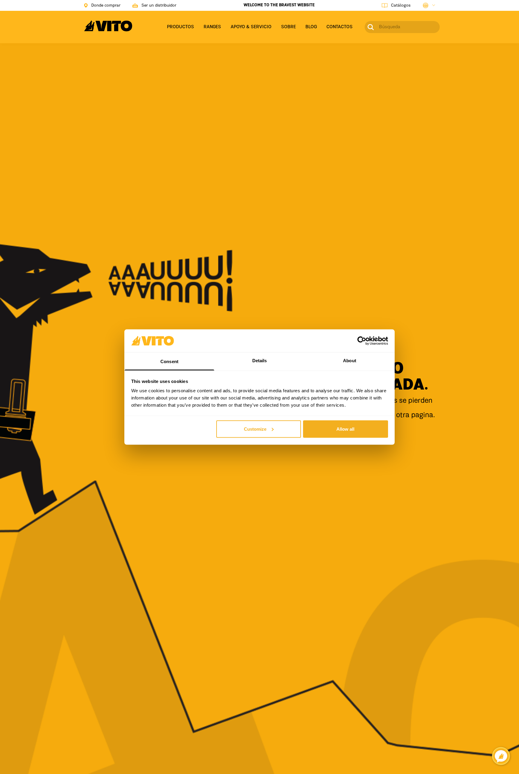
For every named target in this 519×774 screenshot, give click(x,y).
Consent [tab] (169, 361)
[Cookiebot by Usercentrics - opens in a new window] (361, 340)
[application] (501, 756)
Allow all (345, 428)
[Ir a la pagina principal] (108, 29)
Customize (255, 428)
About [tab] (349, 360)
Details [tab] (259, 360)
